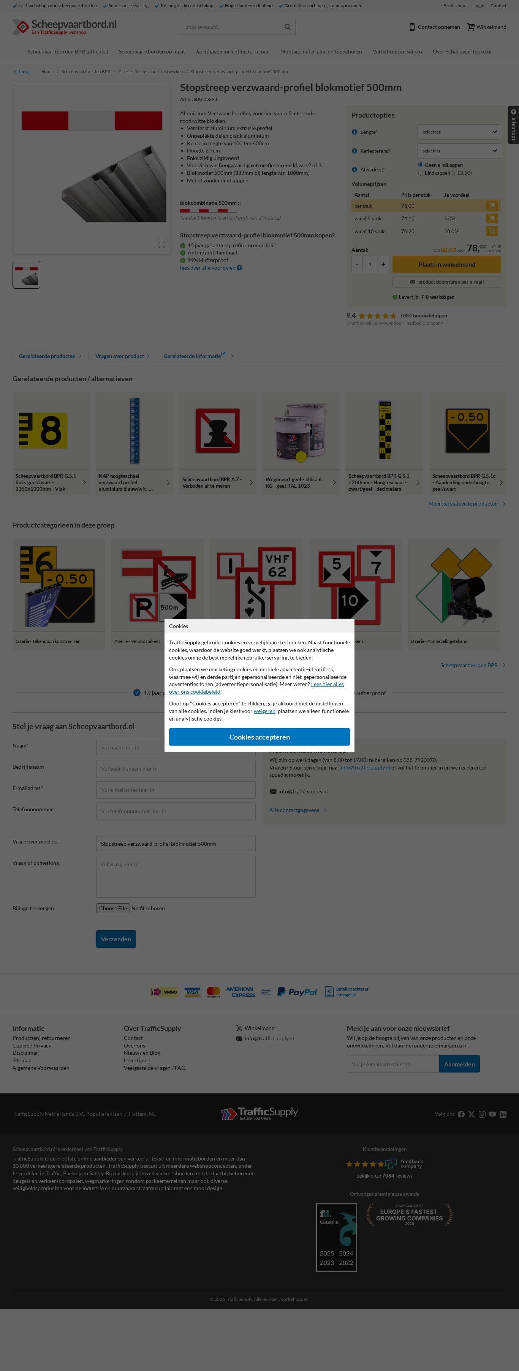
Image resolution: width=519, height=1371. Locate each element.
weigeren (264, 711)
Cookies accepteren (259, 737)
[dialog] (259, 685)
